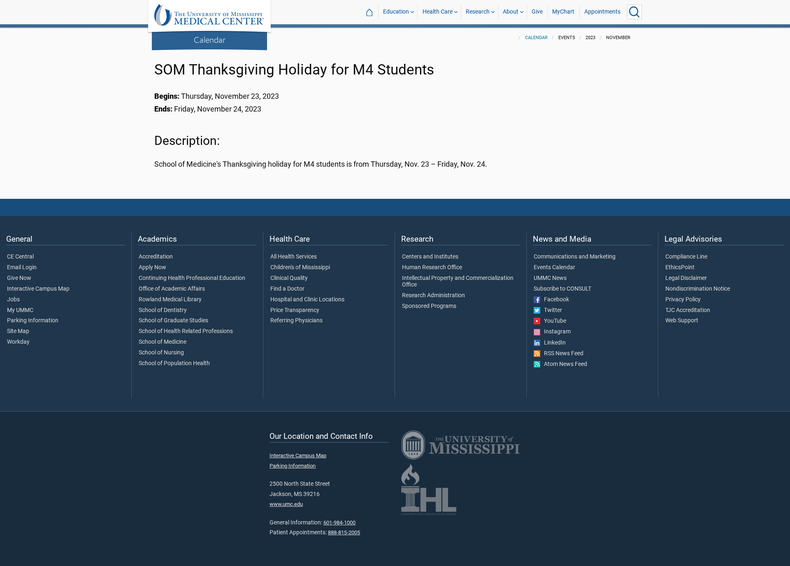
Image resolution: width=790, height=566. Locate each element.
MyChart (563, 11)
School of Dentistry (163, 310)
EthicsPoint (680, 267)
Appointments (602, 11)
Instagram (555, 331)
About (510, 11)
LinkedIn (553, 343)
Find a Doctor (287, 289)
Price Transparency (294, 310)
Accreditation (156, 257)
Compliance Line (686, 257)
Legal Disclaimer (686, 278)
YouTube (553, 321)
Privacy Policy (683, 299)
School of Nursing (161, 352)
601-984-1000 (339, 522)
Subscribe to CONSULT (562, 289)
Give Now (19, 278)
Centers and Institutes (430, 257)
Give (537, 11)
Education (396, 11)
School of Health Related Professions (186, 331)
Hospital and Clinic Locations (307, 299)
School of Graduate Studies (173, 320)
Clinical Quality (289, 278)
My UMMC (20, 310)
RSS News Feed (561, 353)
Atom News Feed (563, 364)
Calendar (209, 39)
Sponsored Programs (429, 306)
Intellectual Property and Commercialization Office (458, 281)
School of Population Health (174, 363)
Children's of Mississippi (300, 267)
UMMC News (550, 278)
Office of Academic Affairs (172, 289)
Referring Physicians (296, 320)
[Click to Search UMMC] (634, 12)
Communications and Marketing (575, 257)
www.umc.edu (286, 504)
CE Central (20, 257)
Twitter (551, 310)
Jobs (13, 299)
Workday (18, 342)
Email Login (22, 267)
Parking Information (32, 320)
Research (478, 11)
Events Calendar (554, 267)
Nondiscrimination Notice (697, 289)
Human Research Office (432, 267)
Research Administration (433, 295)
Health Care (438, 11)
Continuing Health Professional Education (192, 278)
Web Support (681, 320)
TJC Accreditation (687, 310)
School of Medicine (162, 342)
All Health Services (293, 257)
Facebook (554, 299)
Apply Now (152, 267)
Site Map (18, 331)
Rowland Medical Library (170, 299)
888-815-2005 (344, 532)
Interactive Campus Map (38, 289)
